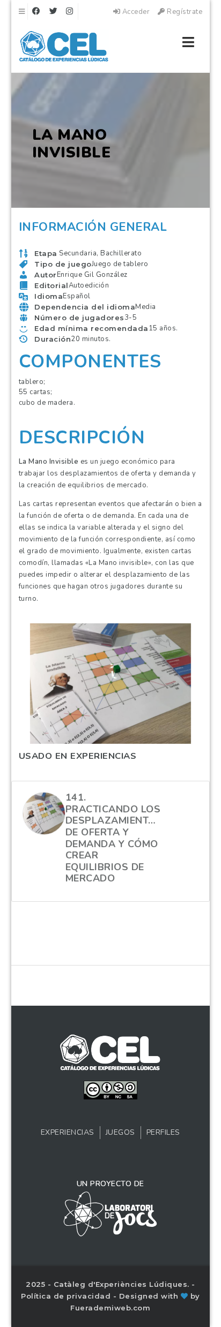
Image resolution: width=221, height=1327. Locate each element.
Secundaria (78, 253)
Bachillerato (121, 253)
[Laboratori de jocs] (110, 1213)
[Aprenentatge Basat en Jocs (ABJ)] (64, 48)
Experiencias (67, 1132)
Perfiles (163, 1132)
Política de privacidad (67, 1296)
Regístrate (183, 12)
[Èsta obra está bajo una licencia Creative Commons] (110, 1089)
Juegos (120, 1132)
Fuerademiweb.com (110, 1307)
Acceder (135, 12)
